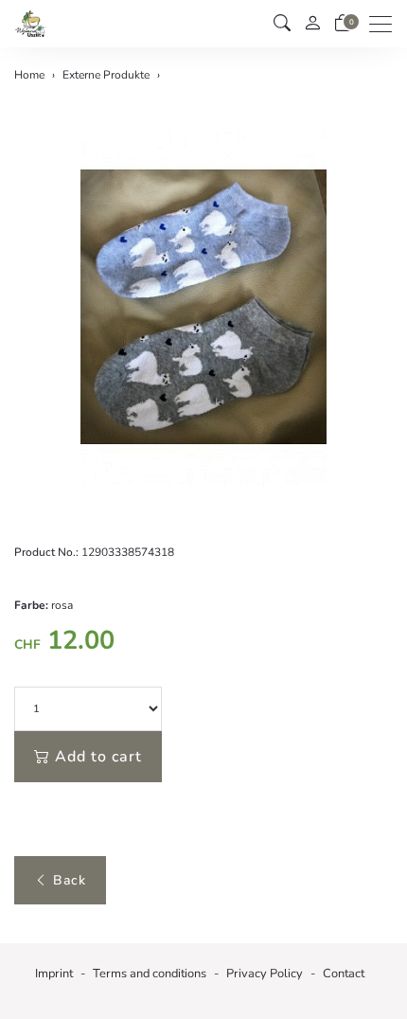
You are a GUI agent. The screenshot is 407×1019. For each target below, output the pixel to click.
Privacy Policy (264, 973)
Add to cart (98, 756)
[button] (282, 23)
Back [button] (69, 880)
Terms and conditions (149, 973)
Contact (343, 973)
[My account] (312, 24)
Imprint (54, 973)
